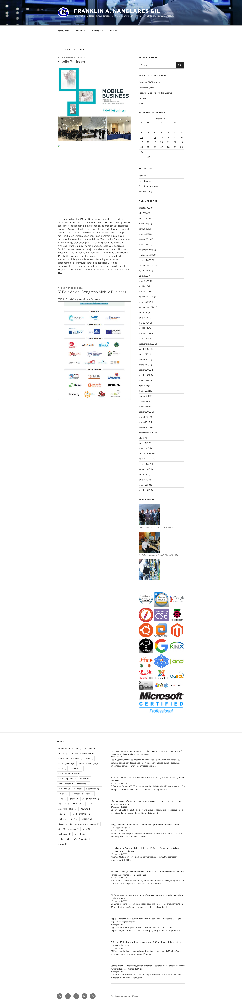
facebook (77, 793)
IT (90, 804)
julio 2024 (143, 312)
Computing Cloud (67, 778)
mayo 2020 (144, 417)
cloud (62, 768)
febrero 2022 (145, 396)
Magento (63, 814)
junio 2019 (143, 443)
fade (89, 793)
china (89, 758)
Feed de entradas (146, 181)
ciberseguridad (66, 763)
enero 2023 (144, 364)
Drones (77, 788)
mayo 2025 (144, 281)
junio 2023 (143, 354)
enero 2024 (144, 338)
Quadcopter (65, 824)
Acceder (142, 175)
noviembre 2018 (146, 459)
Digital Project (66, 783)
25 (148, 147)
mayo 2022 (144, 380)
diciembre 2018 (146, 453)
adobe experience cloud (82, 753)
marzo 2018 (144, 485)
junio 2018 (143, 480)
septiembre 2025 (146, 265)
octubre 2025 (145, 260)
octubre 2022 (145, 370)
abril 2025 (143, 286)
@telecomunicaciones (69, 748)
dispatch (83, 783)
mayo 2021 (144, 406)
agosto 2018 (144, 469)
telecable (80, 834)
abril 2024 (143, 328)
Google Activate (90, 799)
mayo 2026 (144, 223)
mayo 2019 (144, 448)
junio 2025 (143, 276)
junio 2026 (143, 218)
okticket (87, 819)
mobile (62, 819)
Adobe (62, 753)
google (74, 799)
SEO (61, 829)
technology (64, 834)
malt (141, 103)
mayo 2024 (144, 323)
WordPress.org (145, 191)
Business (76, 758)
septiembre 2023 (146, 344)
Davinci (84, 778)
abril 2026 (143, 229)
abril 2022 (143, 385)
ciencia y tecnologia (88, 763)
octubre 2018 (145, 464)
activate (90, 748)
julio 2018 (143, 474)
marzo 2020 (144, 422)
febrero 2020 (145, 427)
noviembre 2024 (146, 297)
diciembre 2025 (146, 249)
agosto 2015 (144, 490)
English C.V (80, 30)
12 (155, 137)
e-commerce (93, 788)
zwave (62, 844)
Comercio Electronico (69, 773)
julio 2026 (143, 213)
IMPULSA (78, 804)
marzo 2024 (144, 333)
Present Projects (146, 87)
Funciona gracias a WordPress (124, 996)
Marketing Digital (81, 814)
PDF (112, 30)
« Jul (148, 156)
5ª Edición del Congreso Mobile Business (91, 292)
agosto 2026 (144, 208)
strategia (73, 829)
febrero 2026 (145, 239)
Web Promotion (82, 839)
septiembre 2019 (146, 432)
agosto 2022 (144, 375)
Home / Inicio (63, 30)
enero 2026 (144, 244)
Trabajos (64, 839)
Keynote (86, 809)
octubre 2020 (145, 412)
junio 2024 (143, 317)
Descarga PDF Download (150, 82)
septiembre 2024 (146, 307)
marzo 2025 (144, 291)
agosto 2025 (144, 270)
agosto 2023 (144, 349)
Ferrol (62, 799)
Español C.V (97, 30)
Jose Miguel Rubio (67, 809)
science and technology (87, 824)
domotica (64, 788)
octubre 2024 (145, 302)
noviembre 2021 (146, 401)
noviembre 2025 (146, 255)
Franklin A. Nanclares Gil (117, 11)
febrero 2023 (145, 359)
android (63, 758)
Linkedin (142, 98)
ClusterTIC (76, 768)
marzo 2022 (144, 391)
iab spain (63, 804)
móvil (74, 819)
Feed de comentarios (148, 186)
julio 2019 (143, 438)
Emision (63, 793)
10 (141, 137)
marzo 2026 (144, 234)
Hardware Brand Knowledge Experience (157, 93)
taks (87, 829)
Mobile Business (71, 62)
